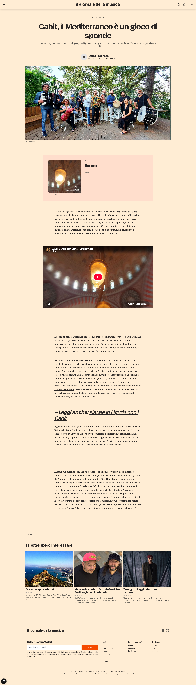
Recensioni (107, 658)
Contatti (155, 645)
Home (94, 17)
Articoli (106, 642)
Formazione (108, 648)
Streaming (107, 661)
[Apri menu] (4, 4)
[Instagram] (167, 630)
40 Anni (131, 645)
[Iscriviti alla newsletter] (184, 4)
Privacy (155, 652)
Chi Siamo (156, 642)
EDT (153, 648)
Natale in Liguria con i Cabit (96, 415)
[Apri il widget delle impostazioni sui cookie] (4, 681)
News (105, 652)
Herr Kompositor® (135, 642)
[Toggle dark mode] (192, 4)
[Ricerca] (178, 4)
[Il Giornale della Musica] (98, 4)
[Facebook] (163, 630)
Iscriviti (90, 647)
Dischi (101, 17)
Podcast (106, 655)
